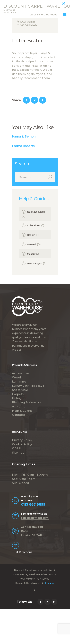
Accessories (21, 373)
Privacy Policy (22, 440)
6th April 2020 (28, 24)
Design (31, 235)
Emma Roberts (23, 146)
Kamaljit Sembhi (24, 136)
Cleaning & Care (36, 211)
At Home (18, 406)
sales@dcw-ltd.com (35, 517)
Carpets (18, 394)
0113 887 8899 (33, 504)
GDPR (16, 448)
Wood (16, 377)
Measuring (33, 254)
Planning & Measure (26, 402)
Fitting (17, 398)
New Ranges (34, 263)
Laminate (19, 381)
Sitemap (18, 452)
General (31, 244)
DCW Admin (27, 21)
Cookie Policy (22, 444)
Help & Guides (22, 410)
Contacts (18, 414)
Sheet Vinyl (20, 390)
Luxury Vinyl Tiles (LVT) (28, 385)
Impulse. (50, 583)
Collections (33, 225)
